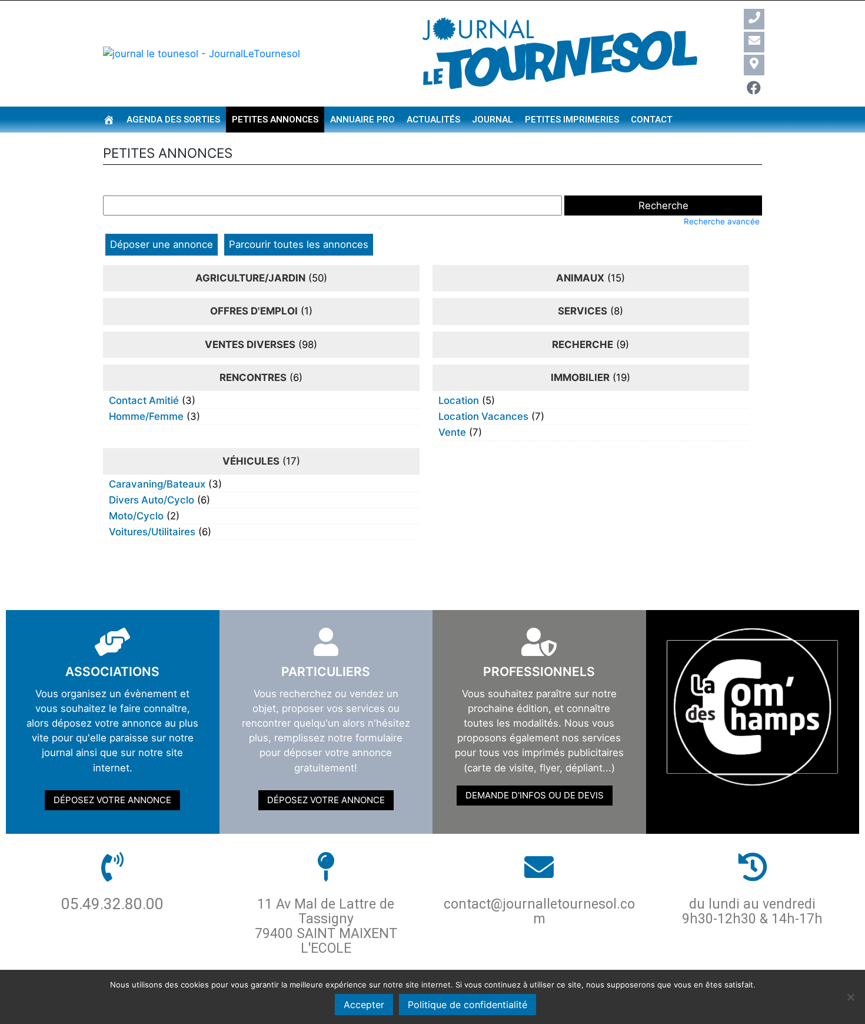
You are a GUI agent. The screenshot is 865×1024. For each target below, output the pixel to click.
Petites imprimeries (572, 119)
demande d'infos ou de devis (534, 795)
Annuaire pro (362, 119)
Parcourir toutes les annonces (298, 244)
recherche (582, 344)
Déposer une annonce (161, 244)
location (458, 400)
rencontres (253, 377)
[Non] (850, 997)
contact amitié (144, 400)
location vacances (483, 416)
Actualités (433, 119)
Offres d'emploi (254, 311)
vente (452, 432)
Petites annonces (275, 119)
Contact (652, 119)
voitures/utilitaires (152, 532)
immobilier (580, 377)
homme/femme (146, 416)
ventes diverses (250, 344)
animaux (580, 278)
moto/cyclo (136, 516)
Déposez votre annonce (112, 800)
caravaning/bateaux (157, 484)
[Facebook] (754, 88)
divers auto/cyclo (151, 500)
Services (582, 311)
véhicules (251, 461)
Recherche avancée (722, 221)
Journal (492, 119)
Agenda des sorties (173, 119)
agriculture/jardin (250, 278)
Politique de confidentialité (467, 1004)
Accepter (364, 1004)
